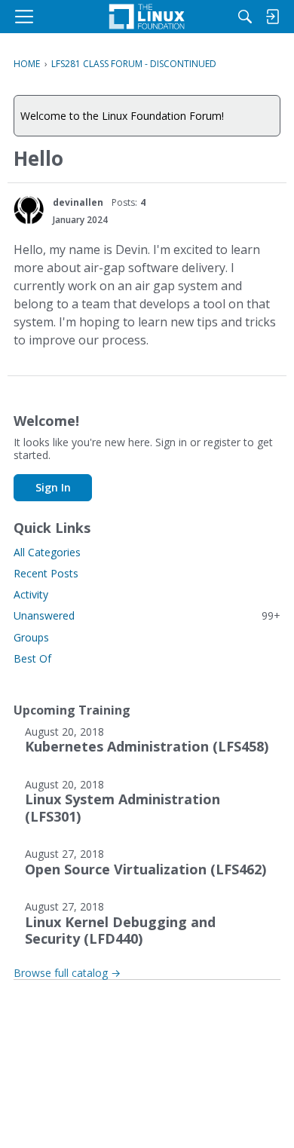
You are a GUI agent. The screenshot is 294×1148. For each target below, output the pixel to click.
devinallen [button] (78, 202)
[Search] (245, 16)
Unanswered (147, 615)
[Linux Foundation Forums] (147, 16)
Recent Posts (46, 573)
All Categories (47, 552)
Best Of (32, 658)
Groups (31, 637)
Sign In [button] (53, 487)
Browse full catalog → (67, 973)
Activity (31, 594)
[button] (29, 209)
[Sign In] (272, 16)
